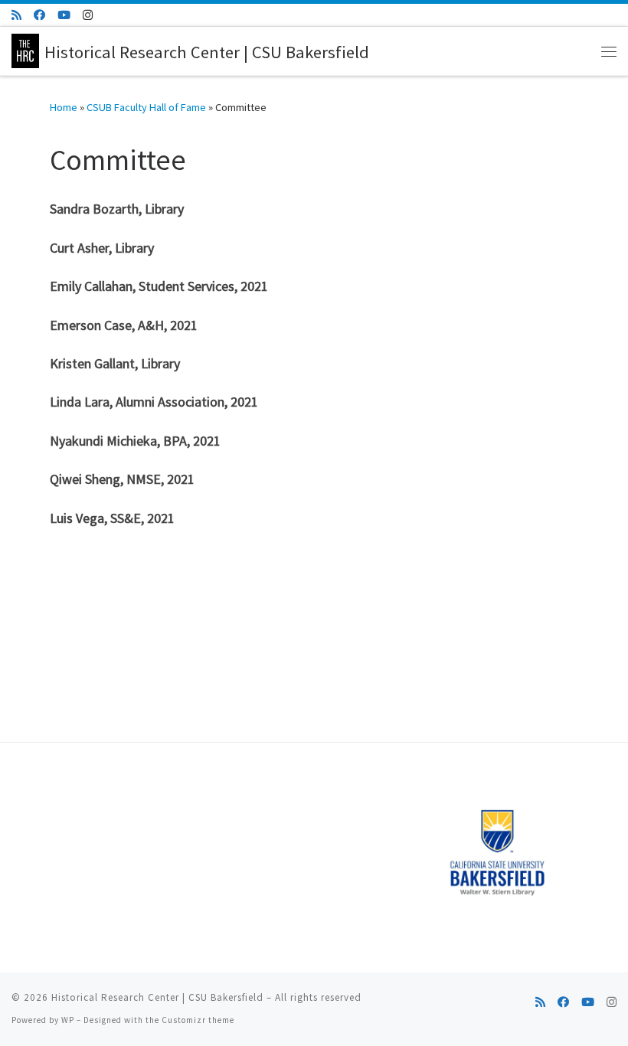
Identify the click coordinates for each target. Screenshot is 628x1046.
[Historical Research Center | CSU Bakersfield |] (25, 49)
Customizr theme (198, 1020)
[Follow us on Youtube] (63, 15)
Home (63, 107)
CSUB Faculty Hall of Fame (146, 107)
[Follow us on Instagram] (88, 15)
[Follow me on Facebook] (39, 15)
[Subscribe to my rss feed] (16, 15)
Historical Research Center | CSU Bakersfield (157, 997)
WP (67, 1020)
